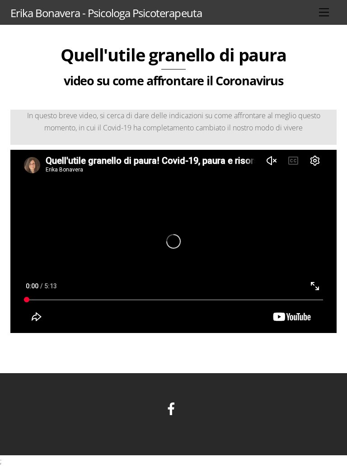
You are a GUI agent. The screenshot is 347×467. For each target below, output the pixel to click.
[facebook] (172, 407)
